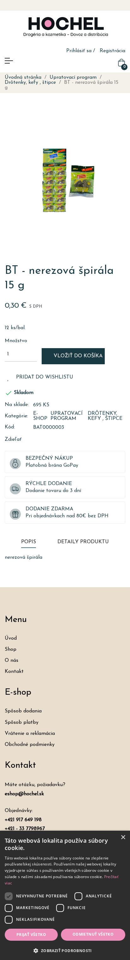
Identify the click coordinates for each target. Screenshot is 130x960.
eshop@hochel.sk (24, 794)
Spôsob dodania (23, 711)
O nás (11, 660)
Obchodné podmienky (30, 744)
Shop (10, 649)
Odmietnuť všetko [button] (93, 934)
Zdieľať (36, 439)
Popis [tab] (28, 542)
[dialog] (65, 895)
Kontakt (14, 671)
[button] (65, 950)
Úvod (11, 638)
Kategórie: (16, 416)
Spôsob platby (21, 722)
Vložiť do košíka (77, 356)
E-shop (40, 416)
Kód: (10, 427)
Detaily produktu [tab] (83, 542)
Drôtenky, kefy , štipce (105, 416)
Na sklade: (17, 404)
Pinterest (57, 439)
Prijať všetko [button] (31, 934)
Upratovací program (66, 416)
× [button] (123, 837)
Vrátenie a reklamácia (30, 733)
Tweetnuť (47, 439)
